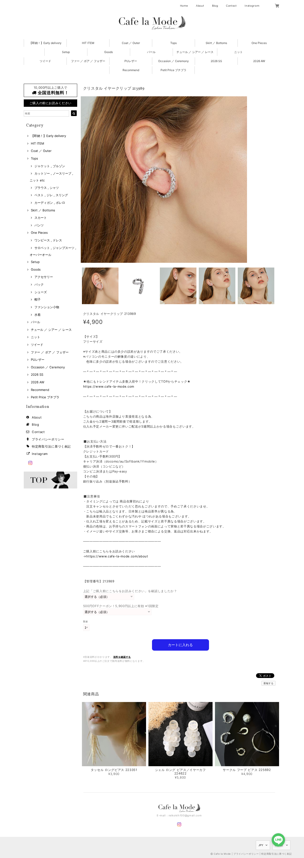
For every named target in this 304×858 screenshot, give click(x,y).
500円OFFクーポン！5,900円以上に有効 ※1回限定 (121, 606)
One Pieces (259, 43)
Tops (173, 43)
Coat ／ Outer (131, 43)
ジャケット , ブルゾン (49, 166)
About (200, 5)
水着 (37, 315)
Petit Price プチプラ (173, 70)
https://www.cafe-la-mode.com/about (117, 556)
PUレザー (130, 61)
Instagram (252, 5)
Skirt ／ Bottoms (216, 43)
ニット (238, 52)
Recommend (131, 70)
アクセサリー (43, 277)
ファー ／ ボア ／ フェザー (88, 61)
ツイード (45, 61)
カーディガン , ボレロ (49, 203)
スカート (40, 217)
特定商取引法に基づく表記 (51, 446)
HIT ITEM (88, 43)
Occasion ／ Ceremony (173, 61)
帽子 (37, 299)
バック (39, 284)
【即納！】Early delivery (45, 43)
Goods (108, 52)
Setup (66, 52)
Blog (215, 5)
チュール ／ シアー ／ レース (195, 52)
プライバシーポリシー (48, 439)
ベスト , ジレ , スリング (51, 195)
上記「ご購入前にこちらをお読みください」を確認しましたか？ (130, 591)
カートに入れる (180, 645)
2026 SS (216, 61)
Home (184, 5)
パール (151, 52)
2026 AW (259, 61)
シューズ (40, 292)
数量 (85, 621)
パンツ (39, 225)
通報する (268, 683)
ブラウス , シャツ (46, 188)
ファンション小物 (46, 307)
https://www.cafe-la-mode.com (108, 386)
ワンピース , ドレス (48, 240)
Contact (231, 5)
